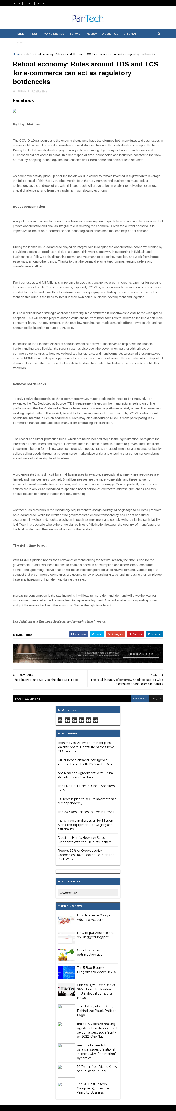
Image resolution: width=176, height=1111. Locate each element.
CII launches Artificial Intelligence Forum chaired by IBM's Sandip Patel (85, 762)
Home (16, 3)
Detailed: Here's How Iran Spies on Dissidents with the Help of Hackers (84, 840)
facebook (140, 698)
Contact (41, 3)
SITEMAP (130, 34)
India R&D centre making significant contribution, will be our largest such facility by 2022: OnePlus (97, 1030)
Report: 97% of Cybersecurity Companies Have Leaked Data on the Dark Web (86, 855)
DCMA (20, 42)
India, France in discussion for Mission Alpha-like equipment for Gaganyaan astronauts (85, 825)
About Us (110, 34)
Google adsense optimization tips (89, 952)
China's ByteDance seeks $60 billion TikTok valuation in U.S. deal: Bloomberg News (97, 991)
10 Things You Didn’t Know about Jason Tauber (97, 1069)
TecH (34, 34)
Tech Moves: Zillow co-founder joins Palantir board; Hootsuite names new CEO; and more (86, 747)
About (28, 3)
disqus (156, 698)
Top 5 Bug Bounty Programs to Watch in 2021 (97, 970)
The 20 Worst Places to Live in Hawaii (86, 812)
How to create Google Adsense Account (94, 917)
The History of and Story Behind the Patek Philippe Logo (97, 1010)
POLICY (91, 34)
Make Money (54, 34)
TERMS (75, 34)
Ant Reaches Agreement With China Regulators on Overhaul (85, 775)
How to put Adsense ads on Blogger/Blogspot (95, 935)
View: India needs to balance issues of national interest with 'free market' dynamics (96, 1051)
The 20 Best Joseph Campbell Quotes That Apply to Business (94, 1088)
